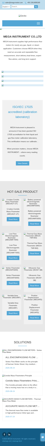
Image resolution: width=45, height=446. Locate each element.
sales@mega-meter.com (14, 3)
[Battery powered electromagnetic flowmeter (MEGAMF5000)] (33, 203)
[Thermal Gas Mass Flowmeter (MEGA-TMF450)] (33, 236)
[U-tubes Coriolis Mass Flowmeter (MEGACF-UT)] (11, 202)
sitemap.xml (6, 441)
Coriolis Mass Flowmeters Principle (23, 380)
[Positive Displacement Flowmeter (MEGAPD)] (33, 298)
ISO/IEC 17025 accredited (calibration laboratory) (22, 112)
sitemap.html (17, 441)
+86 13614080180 (33, 3)
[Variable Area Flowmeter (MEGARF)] (11, 297)
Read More (13, 219)
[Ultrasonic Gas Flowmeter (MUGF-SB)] (33, 269)
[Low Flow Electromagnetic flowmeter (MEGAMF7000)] (11, 237)
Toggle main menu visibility (38, 23)
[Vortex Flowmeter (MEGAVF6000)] (11, 269)
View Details (22, 163)
